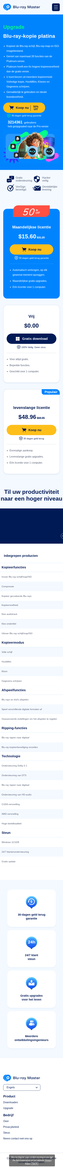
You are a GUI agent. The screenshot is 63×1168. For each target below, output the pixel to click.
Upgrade (8, 1108)
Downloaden (10, 1102)
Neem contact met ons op (17, 1138)
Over (6, 1121)
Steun (6, 1132)
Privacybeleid (11, 1127)
